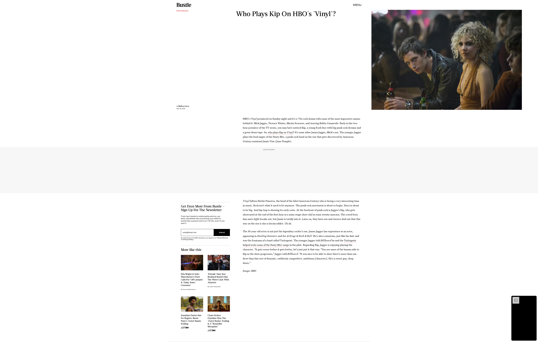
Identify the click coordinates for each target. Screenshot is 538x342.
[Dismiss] (533, 298)
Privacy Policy (188, 239)
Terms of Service (222, 238)
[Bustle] (184, 5)
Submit (222, 232)
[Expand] (514, 298)
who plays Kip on (280, 132)
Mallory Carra (183, 106)
